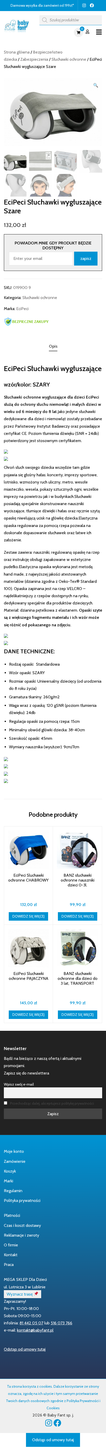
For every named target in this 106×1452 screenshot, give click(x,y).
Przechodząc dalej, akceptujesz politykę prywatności (52, 1103)
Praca (9, 1264)
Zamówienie (14, 1161)
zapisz (85, 258)
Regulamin (13, 1190)
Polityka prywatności (22, 1200)
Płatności (12, 1215)
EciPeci (22, 308)
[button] (95, 85)
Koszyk (10, 1171)
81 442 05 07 (31, 1323)
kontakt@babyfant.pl (35, 1330)
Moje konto (14, 1151)
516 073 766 (61, 1323)
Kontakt (10, 1254)
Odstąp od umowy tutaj (25, 1349)
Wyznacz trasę (20, 1294)
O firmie (11, 1245)
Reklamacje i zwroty (21, 1235)
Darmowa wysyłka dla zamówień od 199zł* (42, 5)
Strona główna (17, 52)
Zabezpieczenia (34, 59)
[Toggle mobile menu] (99, 32)
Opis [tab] (53, 346)
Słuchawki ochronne (68, 59)
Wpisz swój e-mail (19, 1084)
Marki (8, 1180)
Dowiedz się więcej (28, 916)
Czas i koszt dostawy (22, 1225)
